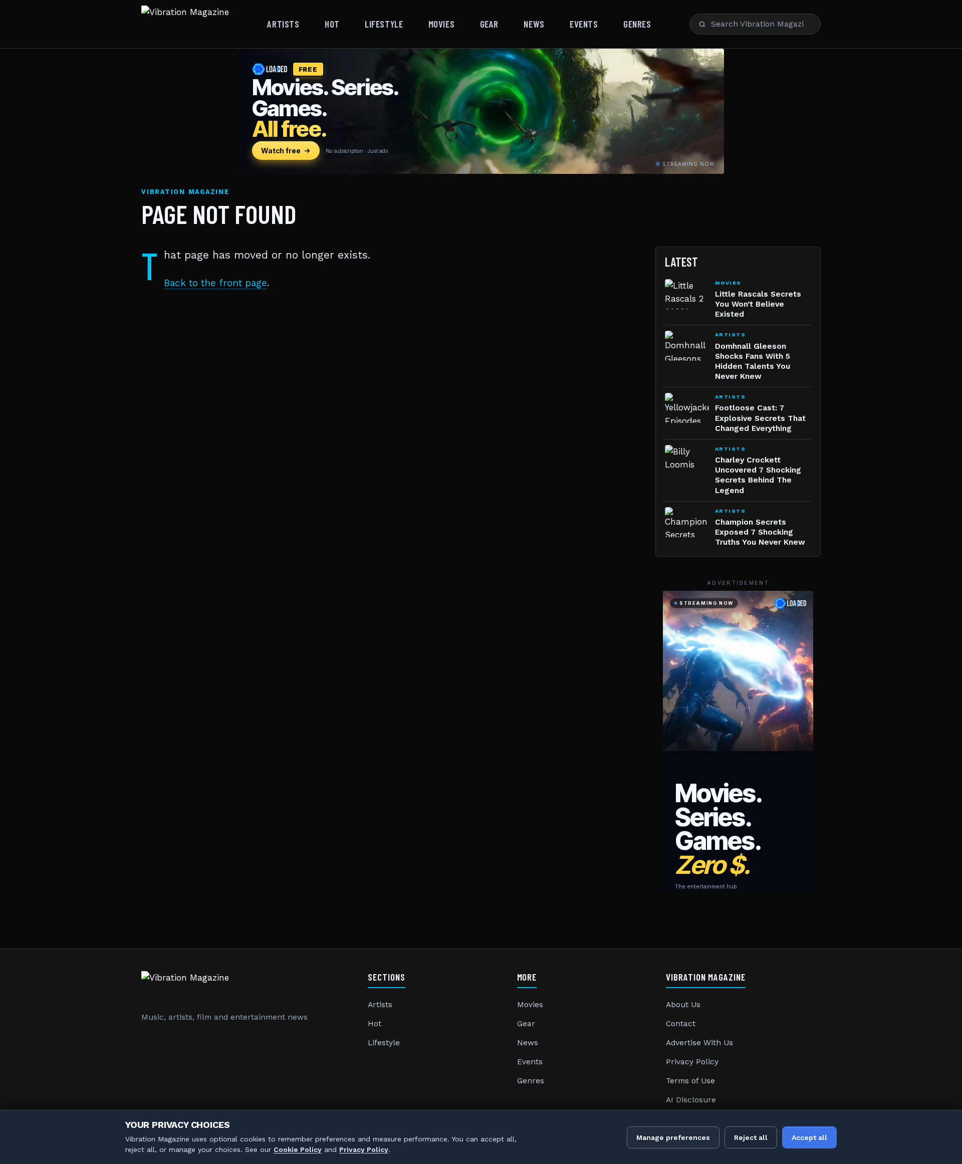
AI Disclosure (691, 1099)
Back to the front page (215, 283)
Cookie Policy (298, 1149)
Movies (441, 24)
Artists (283, 24)
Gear (489, 24)
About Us (683, 1004)
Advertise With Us (699, 1042)
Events (584, 24)
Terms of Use (690, 1080)
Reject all (751, 1137)
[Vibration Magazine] (185, 24)
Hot (332, 24)
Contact (680, 1023)
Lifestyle (384, 24)
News (534, 24)
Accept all (809, 1137)
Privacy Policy (692, 1061)
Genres (637, 24)
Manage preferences (673, 1137)
